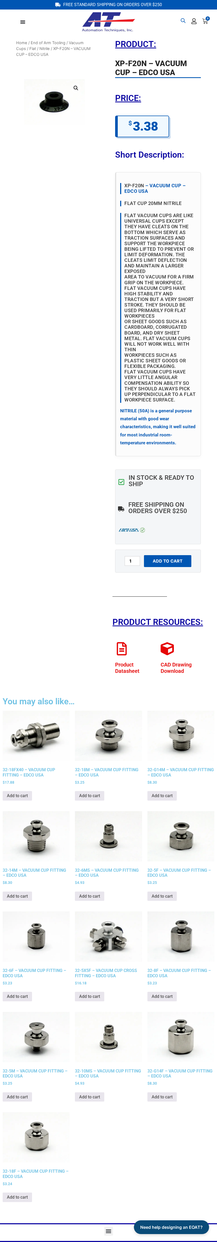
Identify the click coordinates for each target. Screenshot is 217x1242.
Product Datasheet (127, 667)
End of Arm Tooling (48, 42)
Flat (32, 48)
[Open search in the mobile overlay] (183, 20)
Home (21, 42)
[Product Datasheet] (121, 648)
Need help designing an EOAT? (171, 1227)
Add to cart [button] (17, 795)
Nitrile (44, 48)
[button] (76, 88)
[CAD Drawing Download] (167, 648)
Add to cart (168, 561)
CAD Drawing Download (176, 667)
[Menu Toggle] (22, 22)
